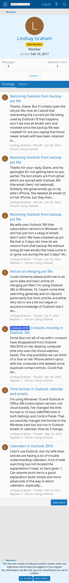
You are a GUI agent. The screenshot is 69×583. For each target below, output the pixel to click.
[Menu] (5, 4)
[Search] (64, 4)
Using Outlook (29, 149)
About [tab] (22, 84)
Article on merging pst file (31, 271)
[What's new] (57, 4)
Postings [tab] (8, 84)
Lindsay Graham (20, 145)
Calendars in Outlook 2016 (31, 446)
